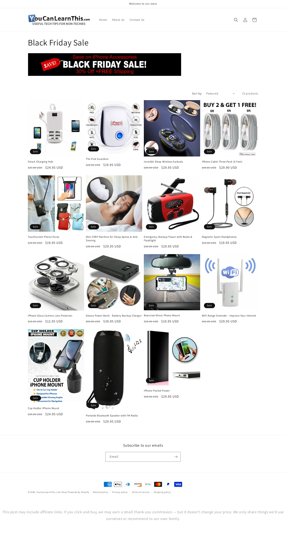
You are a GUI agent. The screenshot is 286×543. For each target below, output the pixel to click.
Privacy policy (120, 492)
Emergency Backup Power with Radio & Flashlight (168, 238)
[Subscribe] (175, 457)
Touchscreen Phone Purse (43, 237)
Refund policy (100, 492)
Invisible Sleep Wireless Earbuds (163, 161)
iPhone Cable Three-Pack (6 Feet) (222, 161)
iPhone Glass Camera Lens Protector (50, 315)
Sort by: (197, 93)
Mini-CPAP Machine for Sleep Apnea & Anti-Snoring (112, 238)
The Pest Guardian (97, 159)
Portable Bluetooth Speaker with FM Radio (112, 415)
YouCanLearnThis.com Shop (51, 492)
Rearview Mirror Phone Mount (162, 315)
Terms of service (140, 492)
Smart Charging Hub (40, 161)
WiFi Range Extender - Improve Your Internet (229, 315)
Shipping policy (162, 492)
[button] (236, 20)
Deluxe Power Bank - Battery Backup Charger (114, 315)
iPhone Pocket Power (157, 390)
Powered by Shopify (78, 492)
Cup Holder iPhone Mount (43, 408)
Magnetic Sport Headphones (219, 237)
